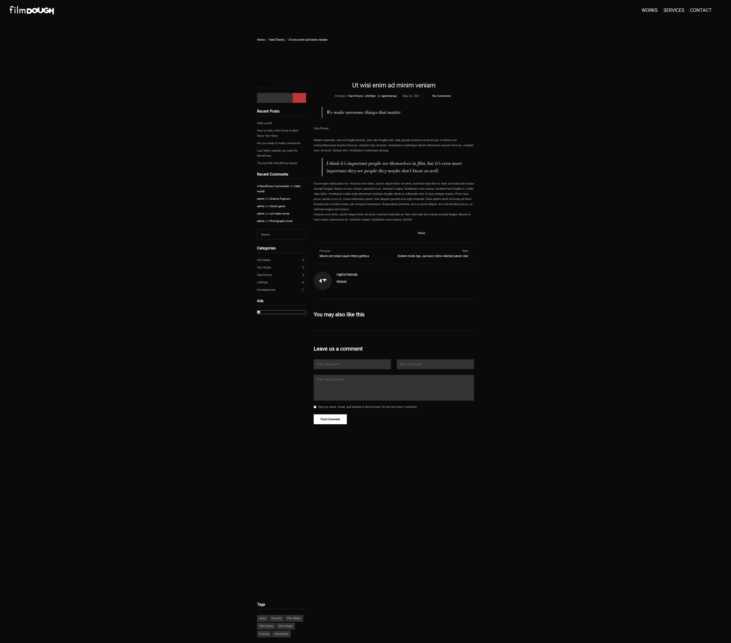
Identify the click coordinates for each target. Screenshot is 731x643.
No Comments (441, 96)
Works (650, 10)
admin (261, 198)
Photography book (281, 221)
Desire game (277, 206)
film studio (286, 626)
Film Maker (264, 260)
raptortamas (389, 96)
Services (673, 10)
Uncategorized (266, 290)
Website (342, 281)
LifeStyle (370, 96)
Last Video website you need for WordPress (277, 153)
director (276, 618)
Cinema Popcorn (279, 198)
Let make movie (279, 213)
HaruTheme (276, 40)
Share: (422, 233)
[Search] (300, 235)
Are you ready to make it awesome (279, 143)
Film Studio (264, 267)
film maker (294, 618)
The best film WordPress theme (277, 163)
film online (266, 626)
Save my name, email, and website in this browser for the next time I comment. (367, 407)
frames (264, 634)
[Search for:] (281, 235)
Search (263, 83)
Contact (701, 10)
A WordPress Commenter (273, 186)
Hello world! (264, 123)
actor (262, 618)
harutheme (281, 634)
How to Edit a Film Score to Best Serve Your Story (277, 133)
